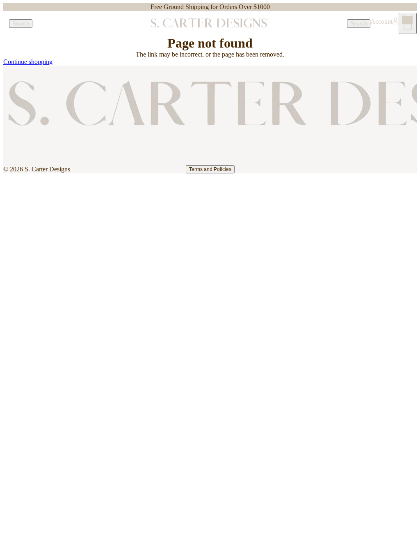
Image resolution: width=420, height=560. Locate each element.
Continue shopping (27, 61)
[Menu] (6, 23)
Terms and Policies (210, 169)
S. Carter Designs (47, 169)
